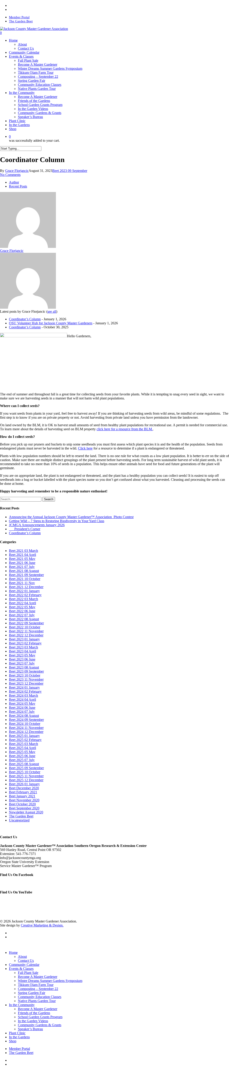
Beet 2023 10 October (24, 675)
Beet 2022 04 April (22, 603)
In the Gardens (19, 1037)
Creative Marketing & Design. (42, 925)
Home (13, 952)
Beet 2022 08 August (24, 619)
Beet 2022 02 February (25, 595)
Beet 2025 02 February (25, 740)
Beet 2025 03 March (23, 744)
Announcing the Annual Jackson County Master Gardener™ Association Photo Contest (71, 517)
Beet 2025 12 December (26, 780)
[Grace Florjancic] (28, 247)
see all (51, 311)
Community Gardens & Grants (39, 1025)
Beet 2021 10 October (24, 579)
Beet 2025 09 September (26, 768)
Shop (12, 1041)
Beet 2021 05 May (22, 559)
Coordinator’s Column (25, 319)
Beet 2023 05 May (22, 655)
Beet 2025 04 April (22, 748)
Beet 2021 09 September (26, 575)
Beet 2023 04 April (22, 651)
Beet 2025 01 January (24, 736)
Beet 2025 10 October (24, 772)
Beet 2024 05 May (22, 703)
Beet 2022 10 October (24, 627)
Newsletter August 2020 (26, 812)
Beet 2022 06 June (22, 611)
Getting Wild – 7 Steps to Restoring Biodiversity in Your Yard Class (56, 521)
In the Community (22, 1005)
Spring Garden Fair (31, 993)
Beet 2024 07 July (22, 711)
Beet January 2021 (22, 796)
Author (14, 182)
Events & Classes (21, 969)
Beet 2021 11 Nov (22, 583)
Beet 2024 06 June (22, 707)
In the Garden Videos (33, 1021)
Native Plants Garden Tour (37, 1001)
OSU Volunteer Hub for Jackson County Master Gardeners (50, 323)
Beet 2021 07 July (22, 567)
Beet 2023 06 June (22, 659)
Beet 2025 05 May (22, 752)
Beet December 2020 (24, 788)
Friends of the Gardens (34, 1013)
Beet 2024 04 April (22, 699)
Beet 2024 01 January (24, 687)
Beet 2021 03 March (23, 551)
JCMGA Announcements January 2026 (37, 525)
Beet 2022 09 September (26, 623)
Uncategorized (19, 820)
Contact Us (26, 960)
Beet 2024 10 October (24, 724)
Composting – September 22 (38, 989)
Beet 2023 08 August (24, 667)
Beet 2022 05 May (22, 607)
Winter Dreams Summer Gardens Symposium (50, 981)
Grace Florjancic (17, 171)
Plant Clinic (17, 1033)
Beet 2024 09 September (26, 720)
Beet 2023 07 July (22, 663)
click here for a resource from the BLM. (125, 429)
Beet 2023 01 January (24, 639)
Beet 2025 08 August (24, 764)
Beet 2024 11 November (26, 728)
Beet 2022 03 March (23, 599)
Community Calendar (24, 965)
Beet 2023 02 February (25, 643)
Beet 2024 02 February (25, 691)
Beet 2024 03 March (23, 695)
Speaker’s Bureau (30, 1029)
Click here (85, 448)
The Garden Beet (21, 816)
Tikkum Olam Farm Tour (35, 985)
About (22, 956)
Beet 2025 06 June (22, 756)
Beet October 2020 (22, 804)
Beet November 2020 (24, 800)
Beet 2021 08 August (24, 571)
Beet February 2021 (23, 792)
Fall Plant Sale (28, 973)
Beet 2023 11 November (26, 679)
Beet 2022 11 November (26, 631)
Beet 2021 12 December (26, 587)
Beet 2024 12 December (26, 732)
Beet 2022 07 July (22, 615)
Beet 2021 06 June (22, 563)
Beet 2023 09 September (69, 171)
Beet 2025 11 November (26, 776)
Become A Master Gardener (37, 977)
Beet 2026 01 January (24, 784)
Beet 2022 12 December (26, 635)
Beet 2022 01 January (24, 591)
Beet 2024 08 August (24, 716)
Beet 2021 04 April (22, 555)
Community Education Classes (39, 997)
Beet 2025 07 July (22, 760)
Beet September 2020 (24, 808)
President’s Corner (24, 529)
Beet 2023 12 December (26, 683)
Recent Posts (18, 186)
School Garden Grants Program (40, 1017)
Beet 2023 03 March (23, 647)
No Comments (10, 175)
